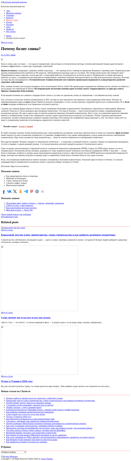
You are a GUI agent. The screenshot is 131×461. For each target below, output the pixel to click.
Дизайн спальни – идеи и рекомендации (23, 407)
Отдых (9, 22)
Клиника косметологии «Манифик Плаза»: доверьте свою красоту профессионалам (42, 410)
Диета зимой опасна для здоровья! (16, 214)
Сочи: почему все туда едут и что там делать (26, 317)
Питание (10, 24)
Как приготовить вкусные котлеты (21, 208)
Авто (8, 27)
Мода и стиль (12, 20)
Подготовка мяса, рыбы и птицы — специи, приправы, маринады (35, 203)
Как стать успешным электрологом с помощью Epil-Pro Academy (34, 426)
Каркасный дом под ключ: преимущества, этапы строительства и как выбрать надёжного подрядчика (58, 235)
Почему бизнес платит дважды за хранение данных (28, 403)
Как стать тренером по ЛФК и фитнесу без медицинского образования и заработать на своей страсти (50, 437)
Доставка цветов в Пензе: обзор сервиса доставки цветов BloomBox (36, 430)
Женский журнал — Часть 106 (19, 210)
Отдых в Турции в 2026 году (17, 381)
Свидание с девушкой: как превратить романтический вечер (32, 421)
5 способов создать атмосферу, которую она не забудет (29, 405)
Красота (9, 18)
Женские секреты (13, 13)
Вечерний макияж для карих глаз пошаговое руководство (31, 433)
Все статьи (10, 31)
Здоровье (10, 15)
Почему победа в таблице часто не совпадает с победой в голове (34, 398)
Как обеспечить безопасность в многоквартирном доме (30, 419)
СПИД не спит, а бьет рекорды (19, 205)
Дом (8, 11)
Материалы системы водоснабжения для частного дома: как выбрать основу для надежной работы (49, 428)
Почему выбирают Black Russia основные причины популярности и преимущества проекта (46, 423)
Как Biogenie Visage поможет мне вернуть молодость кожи (31, 440)
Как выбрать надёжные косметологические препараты (30, 412)
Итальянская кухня (9, 217)
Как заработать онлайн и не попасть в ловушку (26, 442)
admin (12, 55)
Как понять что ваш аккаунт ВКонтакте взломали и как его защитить (36, 435)
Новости (10, 29)
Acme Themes (47, 459)
